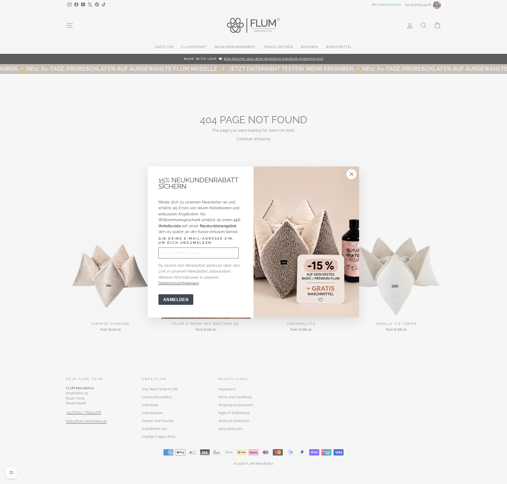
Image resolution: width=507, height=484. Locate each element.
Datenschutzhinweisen (178, 283)
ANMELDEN (176, 299)
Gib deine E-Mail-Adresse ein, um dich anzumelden (196, 241)
